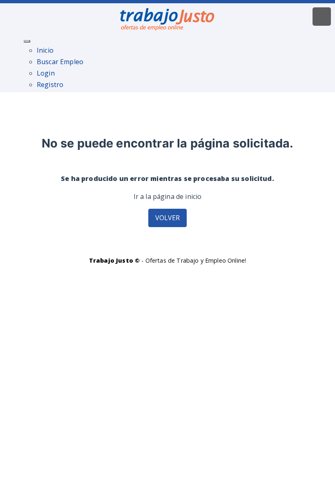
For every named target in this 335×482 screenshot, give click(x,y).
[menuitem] (45, 50)
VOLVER (167, 217)
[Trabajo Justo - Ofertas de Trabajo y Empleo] (167, 17)
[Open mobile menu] (322, 16)
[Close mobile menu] (27, 41)
